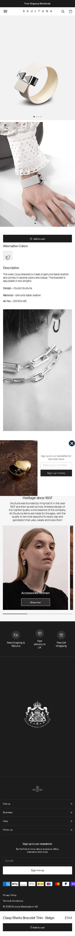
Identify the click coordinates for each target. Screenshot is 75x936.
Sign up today (56, 473)
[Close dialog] (72, 443)
